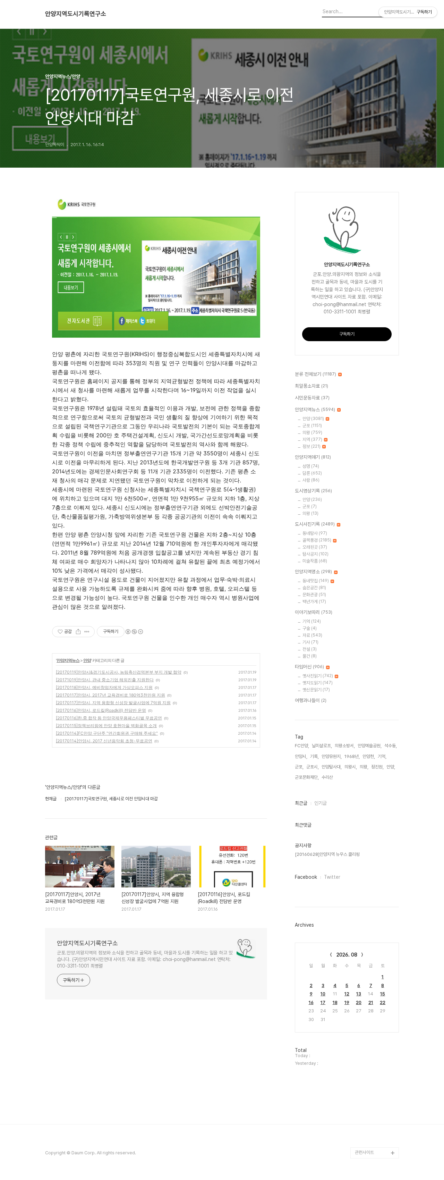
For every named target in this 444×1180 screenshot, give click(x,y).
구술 (309, 628)
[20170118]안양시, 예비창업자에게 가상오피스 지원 (104, 687)
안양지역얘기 (313, 457)
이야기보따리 (313, 612)
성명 (310, 466)
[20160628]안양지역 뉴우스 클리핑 (327, 854)
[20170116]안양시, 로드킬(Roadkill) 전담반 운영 (101, 710)
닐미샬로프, (322, 745)
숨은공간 (314, 587)
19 (346, 1002)
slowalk (363, 1097)
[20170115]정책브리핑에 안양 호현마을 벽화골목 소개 (106, 725)
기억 (311, 621)
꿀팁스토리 (364, 1141)
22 (382, 1002)
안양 (87, 660)
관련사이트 (364, 1152)
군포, (299, 766)
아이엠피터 (364, 1086)
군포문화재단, (307, 777)
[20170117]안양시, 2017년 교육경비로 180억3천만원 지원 (110, 695)
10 (323, 993)
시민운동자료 (312, 398)
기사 (310, 642)
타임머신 (309, 666)
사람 (310, 480)
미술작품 (314, 561)
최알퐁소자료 (311, 386)
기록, (314, 756)
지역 (312, 439)
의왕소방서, (345, 745)
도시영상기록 (313, 491)
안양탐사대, (332, 766)
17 (323, 1002)
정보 (311, 446)
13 (358, 993)
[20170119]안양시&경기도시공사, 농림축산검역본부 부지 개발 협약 (118, 672)
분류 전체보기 (315, 374)
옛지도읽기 (317, 682)
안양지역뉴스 (68, 660)
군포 (312, 425)
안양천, (368, 756)
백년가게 (314, 601)
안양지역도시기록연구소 (75, 13)
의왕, (364, 766)
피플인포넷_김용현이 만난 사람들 (375, 1114)
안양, (390, 766)
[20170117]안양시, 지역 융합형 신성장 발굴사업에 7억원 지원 (113, 702)
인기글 (320, 803)
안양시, (301, 756)
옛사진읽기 (317, 675)
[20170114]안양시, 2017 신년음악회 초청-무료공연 (104, 740)
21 (370, 1002)
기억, (382, 756)
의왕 (312, 432)
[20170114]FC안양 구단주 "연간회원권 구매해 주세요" (107, 733)
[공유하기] (78, 631)
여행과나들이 (310, 700)
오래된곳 (314, 547)
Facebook (306, 877)
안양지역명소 (313, 571)
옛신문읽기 (316, 689)
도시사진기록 (315, 524)
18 (335, 1002)
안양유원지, (332, 756)
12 (346, 993)
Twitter (332, 877)
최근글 (301, 803)
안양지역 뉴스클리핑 (373, 1130)
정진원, (377, 766)
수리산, (328, 777)
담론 (312, 473)
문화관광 (314, 594)
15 (382, 993)
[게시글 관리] (87, 631)
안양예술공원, (370, 745)
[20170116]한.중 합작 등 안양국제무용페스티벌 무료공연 (109, 717)
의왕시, (350, 766)
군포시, (312, 766)
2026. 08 (346, 955)
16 (311, 1002)
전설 (309, 649)
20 (358, 1002)
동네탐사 (314, 533)
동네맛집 (315, 580)
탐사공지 (315, 554)
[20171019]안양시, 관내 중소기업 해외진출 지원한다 (105, 679)
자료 (312, 635)
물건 (309, 656)
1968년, (352, 756)
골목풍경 (316, 540)
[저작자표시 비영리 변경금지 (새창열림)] (134, 631)
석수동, (390, 745)
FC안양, (302, 745)
